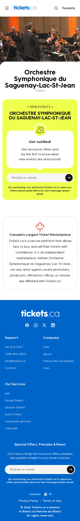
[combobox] (67, 8)
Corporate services (18, 421)
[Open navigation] (7, 8)
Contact (10, 368)
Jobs (46, 368)
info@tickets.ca (15, 361)
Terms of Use (52, 501)
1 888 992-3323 (15, 354)
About (47, 354)
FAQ (46, 347)
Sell (7, 393)
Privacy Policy (28, 501)
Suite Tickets (13, 414)
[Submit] (69, 177)
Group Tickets (14, 400)
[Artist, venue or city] (56, 8)
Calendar (11, 428)
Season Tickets (15, 407)
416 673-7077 (14, 347)
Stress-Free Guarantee (58, 361)
